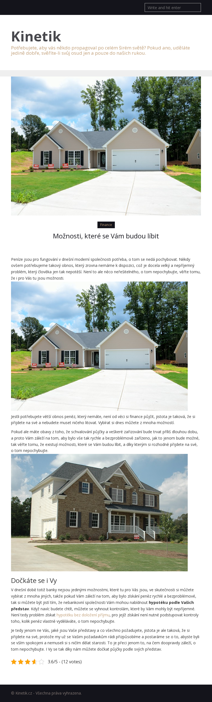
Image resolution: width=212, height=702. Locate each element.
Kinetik (36, 36)
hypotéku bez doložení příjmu (83, 614)
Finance (106, 224)
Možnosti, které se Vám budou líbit (106, 235)
